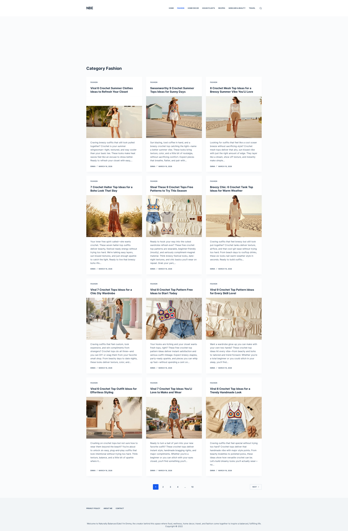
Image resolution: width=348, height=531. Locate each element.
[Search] (261, 8)
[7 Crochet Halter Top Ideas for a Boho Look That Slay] (114, 216)
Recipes (221, 8)
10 (192, 487)
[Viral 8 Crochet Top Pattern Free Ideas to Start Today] (174, 319)
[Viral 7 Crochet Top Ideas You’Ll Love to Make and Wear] (174, 418)
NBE (89, 8)
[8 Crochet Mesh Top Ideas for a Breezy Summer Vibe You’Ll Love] (234, 117)
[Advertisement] (174, 37)
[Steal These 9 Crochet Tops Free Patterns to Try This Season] (174, 216)
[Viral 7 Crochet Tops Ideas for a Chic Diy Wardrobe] (114, 319)
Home (171, 8)
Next (254, 487)
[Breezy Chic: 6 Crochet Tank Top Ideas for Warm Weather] (234, 216)
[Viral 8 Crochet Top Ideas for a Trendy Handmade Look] (234, 418)
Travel (252, 8)
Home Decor (193, 8)
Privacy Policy (93, 508)
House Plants (208, 8)
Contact (120, 508)
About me (108, 508)
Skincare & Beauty (237, 8)
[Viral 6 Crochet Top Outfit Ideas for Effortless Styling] (114, 418)
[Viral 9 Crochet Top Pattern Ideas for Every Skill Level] (234, 319)
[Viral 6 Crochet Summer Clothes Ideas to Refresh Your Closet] (114, 117)
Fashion (180, 8)
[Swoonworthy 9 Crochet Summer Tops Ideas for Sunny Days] (174, 117)
